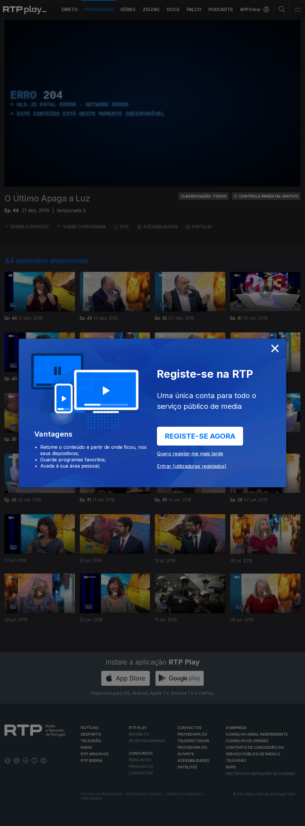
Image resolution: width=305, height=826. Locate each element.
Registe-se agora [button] (200, 436)
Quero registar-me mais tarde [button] (190, 454)
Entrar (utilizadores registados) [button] (191, 466)
